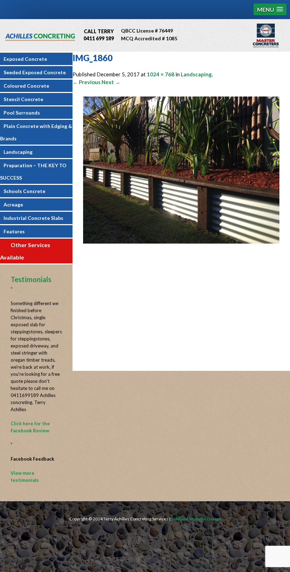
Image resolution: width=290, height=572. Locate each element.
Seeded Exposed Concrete (35, 72)
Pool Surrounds (22, 113)
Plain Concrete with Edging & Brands (36, 132)
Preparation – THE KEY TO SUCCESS (33, 171)
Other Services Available (25, 251)
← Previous (86, 82)
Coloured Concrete (26, 86)
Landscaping (18, 152)
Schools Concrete (24, 191)
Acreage (13, 205)
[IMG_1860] (181, 241)
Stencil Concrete (23, 99)
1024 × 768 (160, 74)
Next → (111, 82)
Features (14, 231)
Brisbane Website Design (196, 518)
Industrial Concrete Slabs (33, 218)
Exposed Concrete (25, 59)
